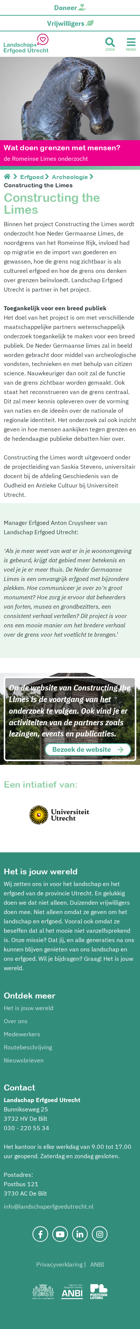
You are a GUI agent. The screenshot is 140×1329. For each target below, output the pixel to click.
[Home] (8, 176)
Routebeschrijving (28, 1047)
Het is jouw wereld (28, 1008)
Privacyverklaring (59, 1264)
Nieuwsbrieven (24, 1060)
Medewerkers (22, 1034)
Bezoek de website (81, 749)
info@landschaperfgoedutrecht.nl (48, 1206)
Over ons (16, 1021)
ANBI (97, 1264)
